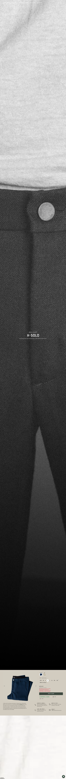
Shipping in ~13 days (45, 696)
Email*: (21, 774)
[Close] (52, 766)
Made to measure (43, 682)
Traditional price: (43, 687)
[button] (4, 686)
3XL (57, 680)
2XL (54, 680)
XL (51, 680)
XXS (41, 680)
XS (43, 680)
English (2, 777)
